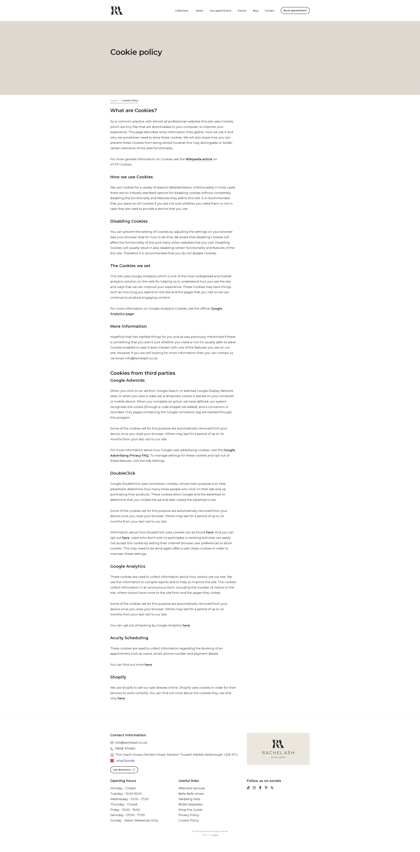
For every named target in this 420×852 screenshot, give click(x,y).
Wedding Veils (189, 799)
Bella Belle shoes (191, 794)
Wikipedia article (199, 159)
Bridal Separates (190, 804)
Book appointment (295, 10)
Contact (269, 10)
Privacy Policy (188, 815)
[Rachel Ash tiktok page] (248, 788)
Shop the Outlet (190, 810)
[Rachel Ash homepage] (116, 10)
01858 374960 (125, 748)
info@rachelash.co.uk (131, 742)
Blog (255, 10)
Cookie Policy (188, 820)
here (209, 532)
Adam (215, 835)
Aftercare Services (191, 788)
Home (114, 100)
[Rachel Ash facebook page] (260, 788)
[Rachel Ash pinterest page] (266, 788)
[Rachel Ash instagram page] (254, 788)
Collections (181, 10)
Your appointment (220, 10)
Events (242, 10)
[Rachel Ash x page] (272, 788)
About (199, 10)
